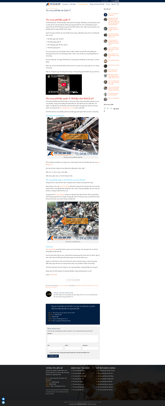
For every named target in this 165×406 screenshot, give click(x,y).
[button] (118, 4)
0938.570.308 (53, 274)
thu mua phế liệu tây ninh (61, 391)
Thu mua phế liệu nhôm (79, 373)
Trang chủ (65, 4)
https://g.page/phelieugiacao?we (61, 320)
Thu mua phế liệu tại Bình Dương (106, 370)
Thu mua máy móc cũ (78, 384)
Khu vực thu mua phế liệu (51, 8)
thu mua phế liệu (59, 194)
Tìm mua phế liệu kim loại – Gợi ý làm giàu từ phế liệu (113, 82)
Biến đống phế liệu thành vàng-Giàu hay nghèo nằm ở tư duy (113, 76)
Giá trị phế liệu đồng (113, 60)
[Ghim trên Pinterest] (75, 280)
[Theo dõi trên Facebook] (111, 1)
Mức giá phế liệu (50, 249)
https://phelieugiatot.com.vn (60, 318)
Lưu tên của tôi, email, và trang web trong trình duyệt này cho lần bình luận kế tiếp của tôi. (69, 352)
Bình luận (49, 333)
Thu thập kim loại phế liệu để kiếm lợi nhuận (113, 29)
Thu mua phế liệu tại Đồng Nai (105, 378)
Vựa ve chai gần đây (113, 98)
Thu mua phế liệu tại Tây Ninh (105, 387)
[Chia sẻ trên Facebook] (67, 280)
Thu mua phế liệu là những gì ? (113, 14)
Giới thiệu (73, 4)
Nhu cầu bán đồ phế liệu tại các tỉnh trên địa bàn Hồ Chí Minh (113, 88)
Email (66, 345)
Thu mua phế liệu (82, 4)
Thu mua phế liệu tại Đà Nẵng (105, 376)
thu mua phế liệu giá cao (50, 391)
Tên (48, 345)
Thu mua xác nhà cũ (78, 381)
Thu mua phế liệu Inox (78, 378)
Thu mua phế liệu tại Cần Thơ (105, 373)
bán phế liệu (77, 285)
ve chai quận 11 (54, 287)
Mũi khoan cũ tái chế (113, 65)
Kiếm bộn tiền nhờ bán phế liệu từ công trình (113, 55)
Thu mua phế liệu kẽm (78, 387)
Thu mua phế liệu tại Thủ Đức (105, 389)
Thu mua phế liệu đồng (78, 370)
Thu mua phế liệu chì (78, 389)
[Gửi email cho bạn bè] (73, 280)
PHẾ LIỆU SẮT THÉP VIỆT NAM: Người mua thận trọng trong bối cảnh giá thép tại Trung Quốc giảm (113, 21)
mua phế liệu (83, 285)
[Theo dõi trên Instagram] (112, 1)
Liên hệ (113, 4)
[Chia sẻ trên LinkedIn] (78, 280)
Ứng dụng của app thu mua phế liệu (113, 94)
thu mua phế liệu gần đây (64, 389)
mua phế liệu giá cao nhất (67, 108)
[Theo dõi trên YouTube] (118, 1)
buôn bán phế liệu (65, 186)
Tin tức (108, 4)
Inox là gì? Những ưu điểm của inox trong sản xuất (113, 49)
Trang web (85, 345)
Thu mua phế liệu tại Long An (105, 384)
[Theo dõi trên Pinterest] (115, 1)
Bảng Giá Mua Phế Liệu (97, 4)
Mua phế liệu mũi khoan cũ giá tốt (112, 70)
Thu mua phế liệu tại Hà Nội (105, 381)
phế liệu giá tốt (90, 285)
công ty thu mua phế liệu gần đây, (52, 389)
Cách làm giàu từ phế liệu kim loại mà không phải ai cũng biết (113, 42)
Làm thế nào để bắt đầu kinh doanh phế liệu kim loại (113, 35)
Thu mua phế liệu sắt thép (79, 376)
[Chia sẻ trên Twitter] (70, 280)
